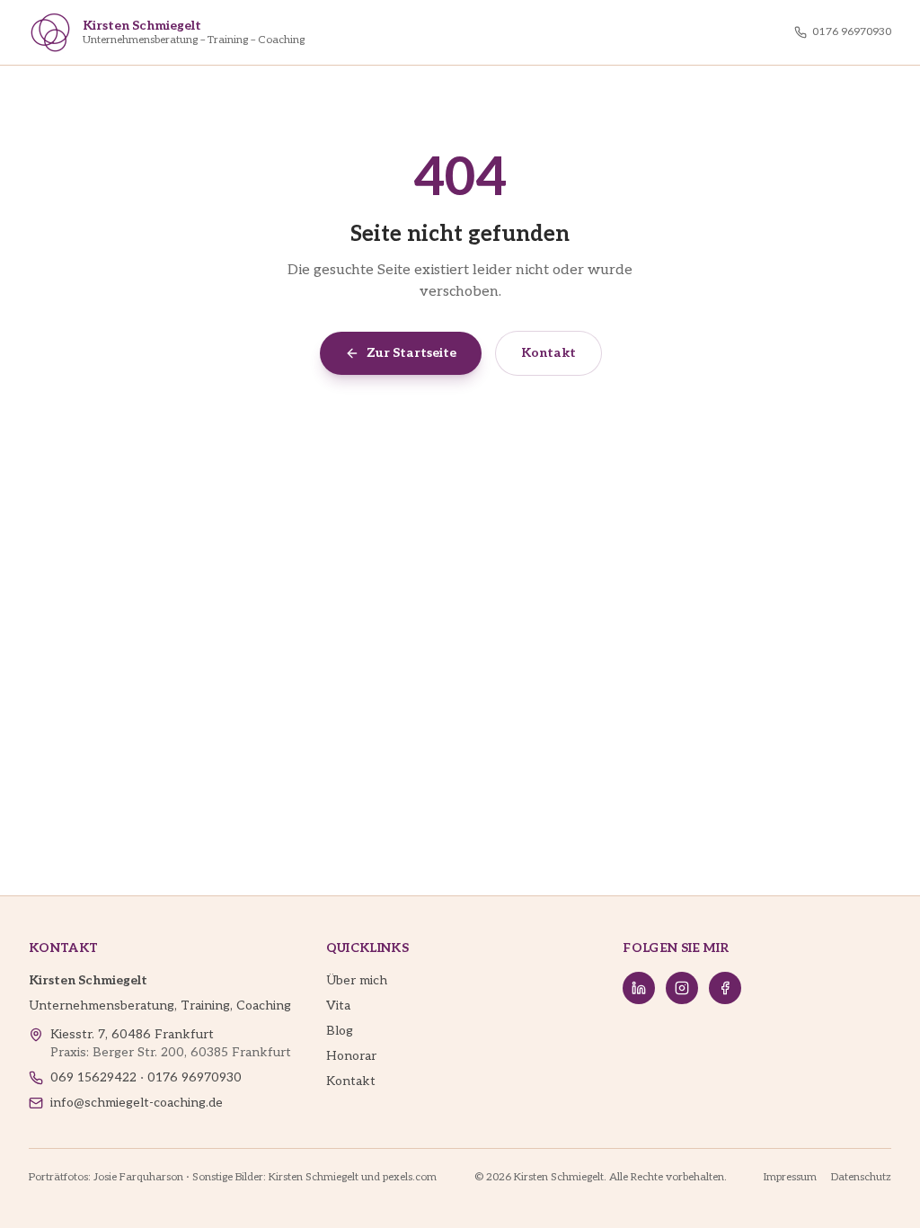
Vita (338, 1005)
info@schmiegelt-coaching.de (136, 1102)
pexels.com (410, 1177)
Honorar (351, 1055)
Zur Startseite (411, 352)
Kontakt (548, 352)
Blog (339, 1030)
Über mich (356, 980)
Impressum (790, 1177)
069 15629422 (93, 1077)
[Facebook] (725, 988)
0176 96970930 (851, 32)
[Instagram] (682, 988)
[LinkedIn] (639, 988)
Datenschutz (861, 1177)
